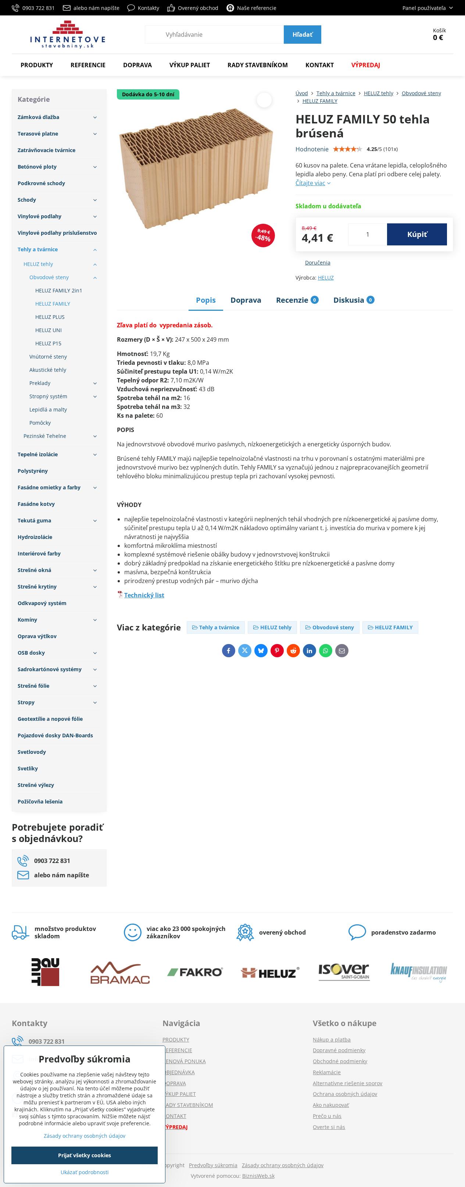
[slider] (347, 149)
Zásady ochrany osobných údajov (282, 1165)
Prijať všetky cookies (84, 1155)
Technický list (144, 595)
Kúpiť (417, 234)
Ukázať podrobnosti (85, 1172)
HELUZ (326, 277)
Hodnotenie (312, 149)
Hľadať (302, 34)
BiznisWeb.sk (258, 1175)
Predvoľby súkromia (213, 1165)
